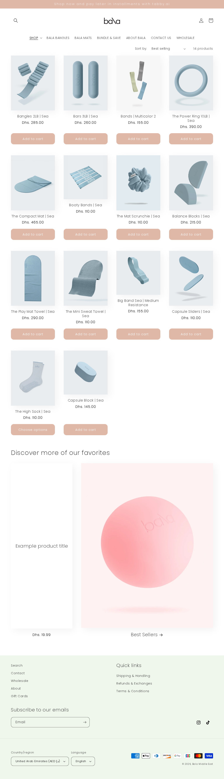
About (16, 688)
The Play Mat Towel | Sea (33, 311)
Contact (18, 673)
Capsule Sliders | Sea (191, 311)
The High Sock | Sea (33, 411)
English (81, 761)
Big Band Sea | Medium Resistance (138, 303)
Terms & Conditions (132, 691)
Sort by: (141, 48)
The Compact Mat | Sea (33, 216)
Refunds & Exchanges (134, 683)
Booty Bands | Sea (85, 205)
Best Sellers (144, 635)
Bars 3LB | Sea (85, 116)
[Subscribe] (84, 722)
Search (17, 665)
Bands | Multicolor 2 (138, 116)
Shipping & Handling (133, 676)
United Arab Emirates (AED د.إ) (38, 761)
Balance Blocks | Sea (191, 216)
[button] (16, 20)
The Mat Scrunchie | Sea (138, 216)
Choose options (32, 429)
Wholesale (19, 681)
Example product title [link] (42, 546)
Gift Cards (19, 696)
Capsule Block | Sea (86, 400)
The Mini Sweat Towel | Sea (86, 313)
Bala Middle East (202, 764)
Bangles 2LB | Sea (33, 116)
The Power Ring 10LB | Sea (191, 118)
